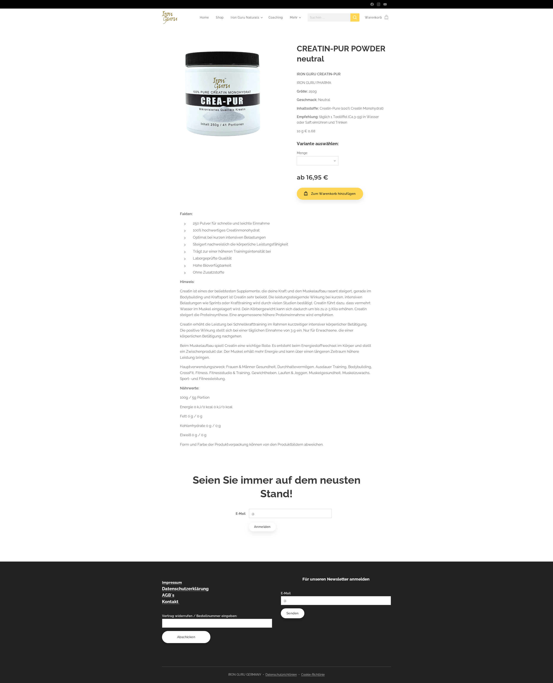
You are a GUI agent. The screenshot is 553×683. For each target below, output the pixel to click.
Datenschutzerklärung (185, 588)
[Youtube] (385, 4)
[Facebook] (372, 4)
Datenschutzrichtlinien (281, 674)
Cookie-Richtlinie (313, 674)
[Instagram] (378, 4)
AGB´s (168, 595)
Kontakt (171, 601)
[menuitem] (205, 17)
